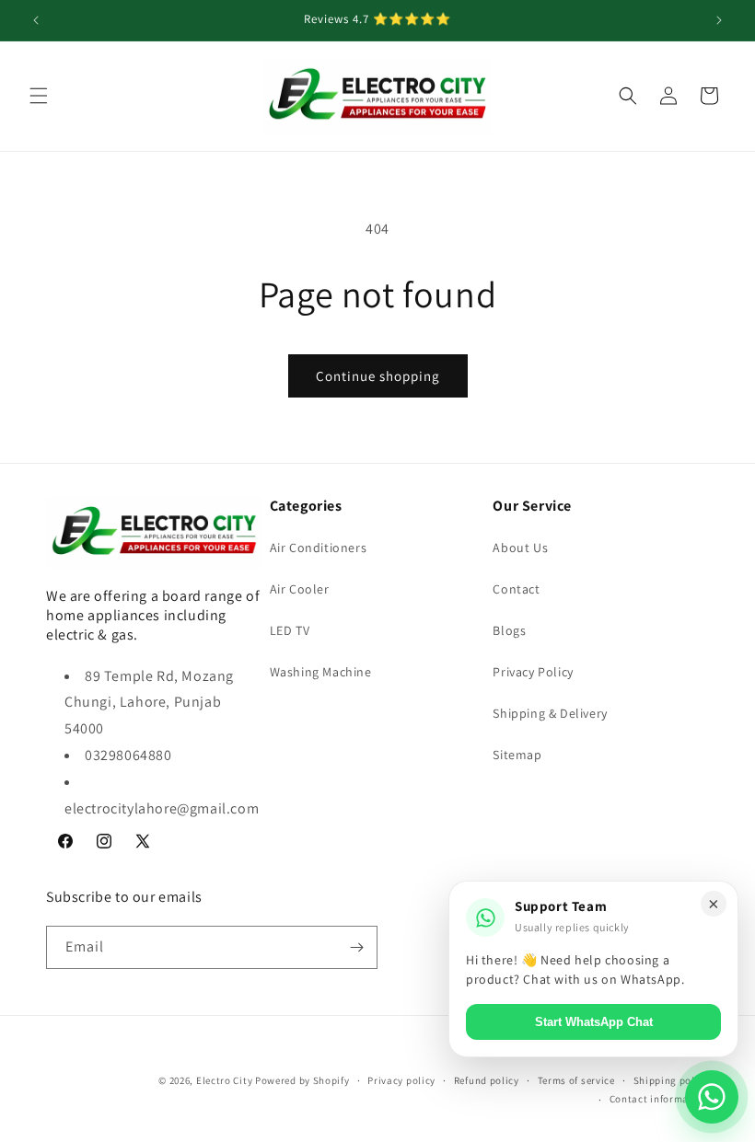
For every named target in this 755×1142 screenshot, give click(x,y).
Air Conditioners (318, 547)
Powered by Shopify (302, 1080)
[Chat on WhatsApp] (711, 1097)
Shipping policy (671, 1080)
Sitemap (517, 754)
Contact (516, 589)
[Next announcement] (719, 20)
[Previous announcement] (36, 20)
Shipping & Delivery (550, 713)
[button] (38, 95)
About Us (520, 547)
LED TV (290, 630)
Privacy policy (401, 1080)
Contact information (659, 1098)
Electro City (224, 1080)
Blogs (509, 630)
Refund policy (486, 1080)
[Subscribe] (356, 947)
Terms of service (576, 1080)
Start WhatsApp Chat (594, 1022)
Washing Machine (321, 671)
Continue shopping (378, 376)
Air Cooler (300, 589)
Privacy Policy (533, 671)
